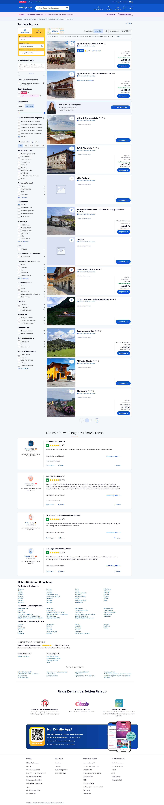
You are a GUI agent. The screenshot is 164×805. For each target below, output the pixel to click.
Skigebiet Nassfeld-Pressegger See (57, 614)
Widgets (57, 766)
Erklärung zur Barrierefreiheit (93, 787)
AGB (84, 780)
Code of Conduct (60, 773)
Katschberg (78, 612)
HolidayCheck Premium (34, 783)
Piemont (49, 630)
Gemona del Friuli (52, 595)
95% (42, 145)
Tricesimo (78, 595)
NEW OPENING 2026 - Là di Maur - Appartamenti (101, 209)
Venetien (49, 626)
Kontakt (115, 2)
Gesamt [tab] (21, 106)
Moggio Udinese (80, 596)
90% (37, 145)
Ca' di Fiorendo (84, 148)
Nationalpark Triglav (81, 610)
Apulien (20, 630)
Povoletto (49, 591)
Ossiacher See (51, 610)
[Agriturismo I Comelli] (61, 55)
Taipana (106, 595)
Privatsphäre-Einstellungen (92, 773)
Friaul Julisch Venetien (82, 633)
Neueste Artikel (117, 780)
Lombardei (21, 628)
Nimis (77, 598)
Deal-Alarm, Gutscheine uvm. (36, 773)
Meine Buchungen (32, 763)
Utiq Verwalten (88, 776)
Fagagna (106, 596)
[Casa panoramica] (61, 342)
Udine (77, 591)
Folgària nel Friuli (80, 600)
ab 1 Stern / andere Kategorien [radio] (31, 134)
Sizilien (20, 626)
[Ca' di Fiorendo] (61, 159)
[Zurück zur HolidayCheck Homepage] (25, 8)
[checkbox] (31, 84)
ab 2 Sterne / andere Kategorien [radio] (31, 130)
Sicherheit (86, 790)
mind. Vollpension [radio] (27, 214)
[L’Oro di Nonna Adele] (61, 129)
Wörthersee (79, 608)
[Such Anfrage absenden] (67, 8)
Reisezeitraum (24, 43)
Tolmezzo (107, 591)
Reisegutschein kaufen (33, 780)
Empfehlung (126, 31)
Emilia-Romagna (52, 632)
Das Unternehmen (118, 763)
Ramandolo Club (85, 269)
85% (31, 145)
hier (119, 36)
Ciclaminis (82, 391)
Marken (77, 624)
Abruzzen (78, 628)
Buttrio (106, 598)
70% (26, 145)
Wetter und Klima (23, 656)
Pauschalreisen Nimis (53, 658)
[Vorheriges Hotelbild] (49, 55)
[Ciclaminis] (61, 402)
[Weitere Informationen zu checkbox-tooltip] (44, 83)
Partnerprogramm (61, 770)
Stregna (20, 598)
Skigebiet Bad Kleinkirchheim (84, 618)
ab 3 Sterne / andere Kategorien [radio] (31, 127)
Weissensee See (23, 608)
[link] (99, 8)
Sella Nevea (107, 589)
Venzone (49, 600)
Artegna (49, 589)
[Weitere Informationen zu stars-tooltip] (43, 118)
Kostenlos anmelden (125, 14)
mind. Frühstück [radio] (26, 207)
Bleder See (50, 608)
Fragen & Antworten (33, 770)
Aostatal (106, 624)
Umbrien (78, 632)
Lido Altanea (108, 614)
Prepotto (20, 600)
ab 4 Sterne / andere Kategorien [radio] (31, 124)
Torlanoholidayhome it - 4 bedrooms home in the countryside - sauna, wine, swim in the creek (117, 676)
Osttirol (20, 610)
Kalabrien (78, 626)
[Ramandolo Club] (61, 281)
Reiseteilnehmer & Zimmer (28, 50)
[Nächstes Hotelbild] (73, 55)
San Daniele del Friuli (53, 596)
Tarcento (49, 593)
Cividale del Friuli (80, 593)
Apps (28, 787)
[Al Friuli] (61, 251)
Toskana (20, 624)
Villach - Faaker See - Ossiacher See (29, 616)
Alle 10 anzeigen (23, 278)
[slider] (44, 113)
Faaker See (107, 616)
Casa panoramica (85, 331)
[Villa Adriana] (61, 189)
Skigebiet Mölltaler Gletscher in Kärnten (30, 618)
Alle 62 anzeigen (23, 368)
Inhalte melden (31, 794)
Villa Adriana (83, 178)
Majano (20, 593)
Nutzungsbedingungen (91, 766)
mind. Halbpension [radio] (27, 211)
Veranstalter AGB (89, 763)
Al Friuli (80, 239)
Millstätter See (51, 616)
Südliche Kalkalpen (110, 612)
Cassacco (21, 589)
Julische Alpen (108, 610)
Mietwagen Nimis (52, 660)
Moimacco (50, 598)
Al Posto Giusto (84, 361)
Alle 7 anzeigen (23, 197)
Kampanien (50, 624)
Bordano (20, 595)
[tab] (25, 31)
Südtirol (49, 633)
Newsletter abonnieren (33, 776)
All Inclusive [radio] (25, 217)
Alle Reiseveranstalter (33, 790)
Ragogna (20, 596)
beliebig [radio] (23, 137)
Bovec (105, 600)
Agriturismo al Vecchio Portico (92, 74)
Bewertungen (114, 31)
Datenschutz (87, 770)
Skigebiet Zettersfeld (53, 618)
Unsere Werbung (117, 766)
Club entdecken (110, 14)
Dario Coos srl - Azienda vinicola (93, 299)
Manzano (49, 602)
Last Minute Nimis (52, 656)
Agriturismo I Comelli (87, 44)
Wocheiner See (108, 608)
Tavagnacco (79, 602)
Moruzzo (20, 602)
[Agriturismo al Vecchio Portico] (61, 85)
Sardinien (21, 633)
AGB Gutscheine (88, 783)
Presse (114, 770)
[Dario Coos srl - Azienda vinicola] (61, 311)
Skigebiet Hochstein (81, 616)
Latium (20, 632)
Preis (105, 31)
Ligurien (49, 628)
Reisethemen (116, 776)
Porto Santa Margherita (25, 614)
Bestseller (98, 31)
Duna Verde (21, 612)
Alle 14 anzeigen (23, 241)
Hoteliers (58, 763)
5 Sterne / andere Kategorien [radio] (30, 121)
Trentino (78, 630)
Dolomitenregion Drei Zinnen (56, 612)
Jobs (113, 773)
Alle (20, 145)
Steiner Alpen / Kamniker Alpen (85, 614)
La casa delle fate (109, 672)
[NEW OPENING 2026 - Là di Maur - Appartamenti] (61, 221)
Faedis (20, 591)
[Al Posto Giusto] (61, 372)
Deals (22, 2)
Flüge (48, 662)
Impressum (87, 794)
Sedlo (77, 589)
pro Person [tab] (29, 106)
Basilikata (107, 626)
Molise (106, 628)
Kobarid (106, 593)
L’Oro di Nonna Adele (87, 118)
